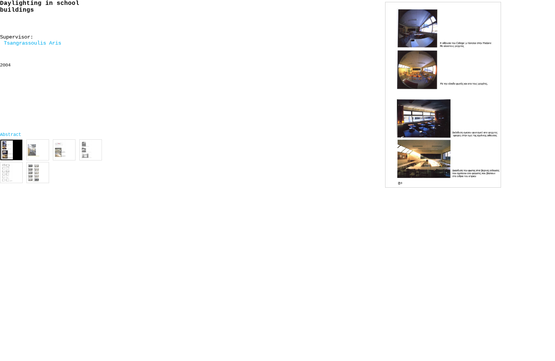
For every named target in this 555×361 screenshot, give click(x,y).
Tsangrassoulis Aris (32, 43)
